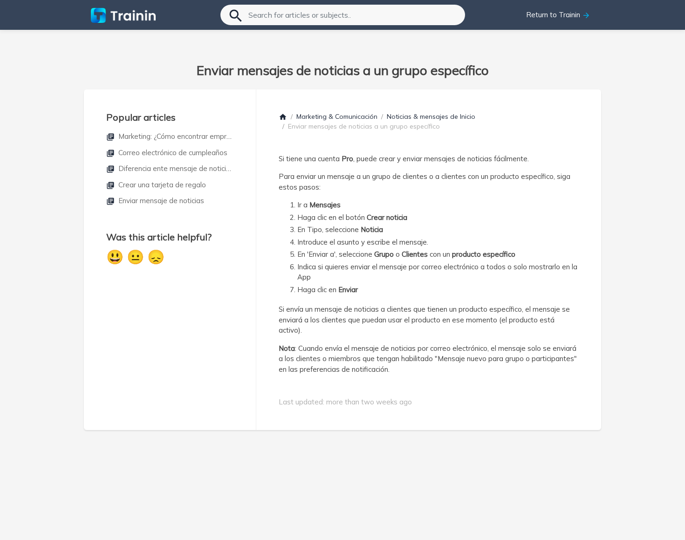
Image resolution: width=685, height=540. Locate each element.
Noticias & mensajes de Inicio (431, 116)
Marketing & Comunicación (336, 116)
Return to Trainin (558, 15)
